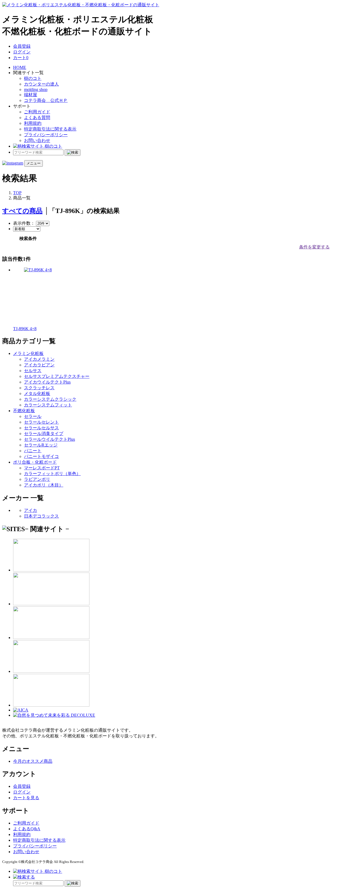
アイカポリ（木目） (43, 485)
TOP (17, 192)
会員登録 (22, 46)
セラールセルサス (41, 427)
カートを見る (26, 797)
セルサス (32, 370)
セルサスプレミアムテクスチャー (56, 376)
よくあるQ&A (26, 828)
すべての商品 (22, 210)
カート (20, 57)
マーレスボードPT (42, 468)
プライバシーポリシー (46, 134)
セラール (32, 416)
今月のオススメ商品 (32, 761)
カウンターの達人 (41, 84)
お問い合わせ (37, 140)
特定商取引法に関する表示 (50, 129)
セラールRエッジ (41, 445)
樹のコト (32, 78)
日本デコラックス (41, 516)
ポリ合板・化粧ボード (35, 462)
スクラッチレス (39, 387)
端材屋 (30, 94)
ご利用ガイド (37, 112)
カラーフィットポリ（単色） (52, 473)
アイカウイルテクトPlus (47, 382)
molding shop (35, 89)
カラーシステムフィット (48, 405)
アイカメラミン (39, 359)
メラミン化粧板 (28, 353)
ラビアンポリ (37, 479)
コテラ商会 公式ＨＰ (46, 100)
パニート (32, 450)
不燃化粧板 (24, 410)
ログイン (22, 52)
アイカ (30, 510)
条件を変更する (314, 247)
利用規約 (32, 123)
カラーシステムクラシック (50, 399)
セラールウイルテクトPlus (49, 439)
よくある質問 (37, 117)
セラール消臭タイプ (43, 433)
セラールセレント (41, 422)
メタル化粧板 (37, 393)
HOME (19, 67)
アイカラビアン (39, 365)
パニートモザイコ (41, 456)
